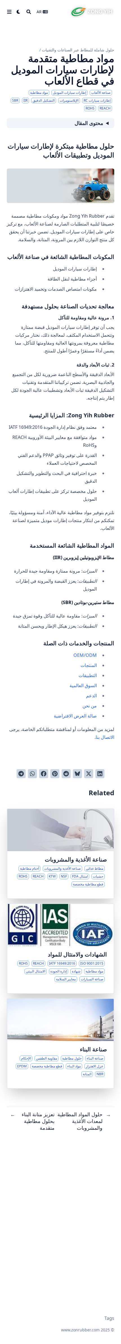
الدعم (91, 695)
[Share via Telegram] (21, 773)
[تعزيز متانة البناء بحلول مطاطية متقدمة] (60, 1043)
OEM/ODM (85, 655)
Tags (109, 1318)
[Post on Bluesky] (77, 773)
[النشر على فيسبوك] (43, 773)
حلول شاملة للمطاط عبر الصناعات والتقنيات (78, 50)
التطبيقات (88, 675)
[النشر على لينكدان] (99, 773)
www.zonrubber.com (80, 1329)
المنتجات (88, 665)
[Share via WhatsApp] (32, 773)
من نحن (89, 706)
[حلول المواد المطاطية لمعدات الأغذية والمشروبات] (60, 853)
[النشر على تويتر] (88, 773)
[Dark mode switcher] (18, 12)
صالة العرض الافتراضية (75, 716)
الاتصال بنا (105, 737)
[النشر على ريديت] (66, 773)
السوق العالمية (83, 685)
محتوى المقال (89, 123)
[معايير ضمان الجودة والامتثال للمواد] (60, 948)
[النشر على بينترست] (54, 773)
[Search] (28, 12)
